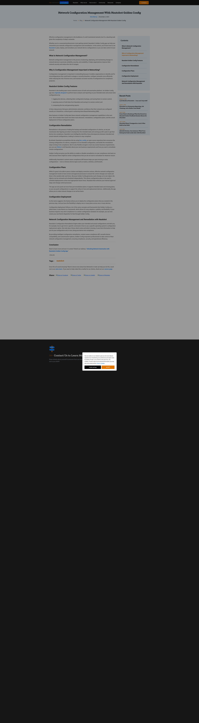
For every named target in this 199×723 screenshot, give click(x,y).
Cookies (103, 363)
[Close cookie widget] (115, 353)
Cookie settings (93, 367)
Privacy (98, 363)
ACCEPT (108, 367)
